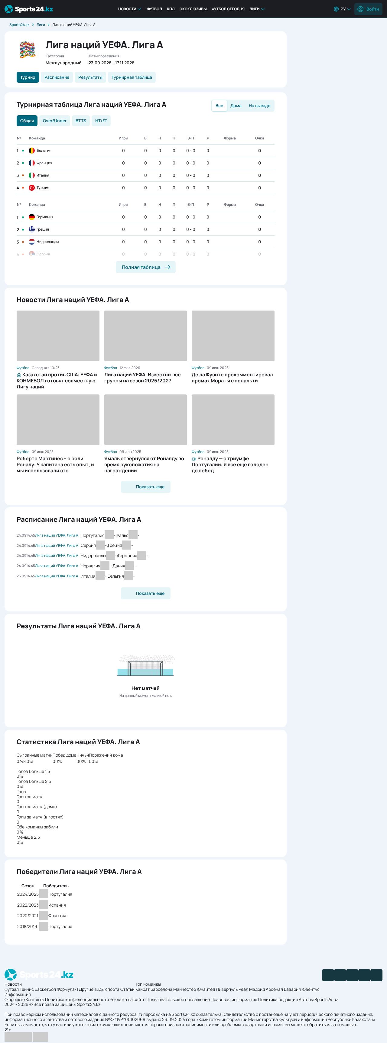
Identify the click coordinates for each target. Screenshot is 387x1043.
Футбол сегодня (228, 8)
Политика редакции (278, 999)
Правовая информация (234, 999)
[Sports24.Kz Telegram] (340, 975)
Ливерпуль (227, 989)
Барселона (161, 989)
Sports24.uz (326, 999)
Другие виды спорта (99, 989)
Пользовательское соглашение (178, 999)
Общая (27, 120)
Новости (127, 8)
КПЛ (171, 8)
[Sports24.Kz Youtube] (352, 975)
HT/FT (101, 120)
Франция (44, 162)
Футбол (154, 8)
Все (219, 105)
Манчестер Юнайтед (194, 989)
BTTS (81, 120)
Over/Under (55, 120)
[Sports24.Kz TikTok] (364, 975)
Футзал (12, 989)
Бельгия (44, 150)
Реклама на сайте (127, 999)
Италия (43, 175)
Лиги (254, 8)
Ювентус (311, 989)
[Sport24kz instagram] (376, 975)
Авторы (306, 999)
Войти (372, 9)
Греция (43, 229)
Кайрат (142, 989)
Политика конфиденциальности (77, 999)
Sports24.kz (19, 24)
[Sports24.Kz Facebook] (328, 975)
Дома (236, 105)
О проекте (15, 999)
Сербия (43, 254)
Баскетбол (45, 989)
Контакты (35, 999)
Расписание (56, 77)
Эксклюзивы (193, 8)
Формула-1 (67, 989)
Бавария (292, 989)
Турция (43, 187)
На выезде (259, 105)
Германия (45, 216)
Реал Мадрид (252, 989)
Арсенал (274, 989)
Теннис (27, 989)
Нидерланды (48, 241)
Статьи (127, 989)
